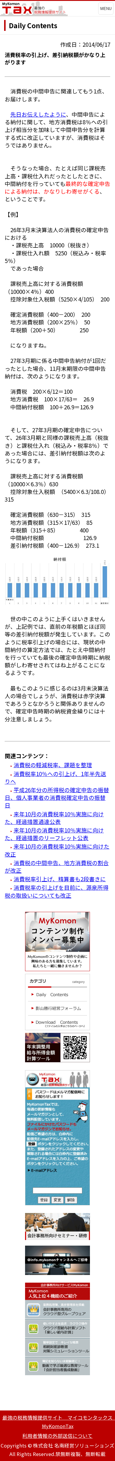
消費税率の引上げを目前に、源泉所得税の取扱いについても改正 (57, 891)
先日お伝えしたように (38, 114)
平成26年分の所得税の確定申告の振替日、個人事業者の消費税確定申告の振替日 (57, 797)
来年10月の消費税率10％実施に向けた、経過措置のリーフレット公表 (54, 834)
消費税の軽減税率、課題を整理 (53, 765)
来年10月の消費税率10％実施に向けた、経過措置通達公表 (54, 817)
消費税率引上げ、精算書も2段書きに (60, 879)
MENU (105, 8)
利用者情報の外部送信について (57, 1435)
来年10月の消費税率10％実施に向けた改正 (57, 850)
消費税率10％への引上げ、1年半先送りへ (55, 777)
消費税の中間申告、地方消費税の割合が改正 (57, 866)
